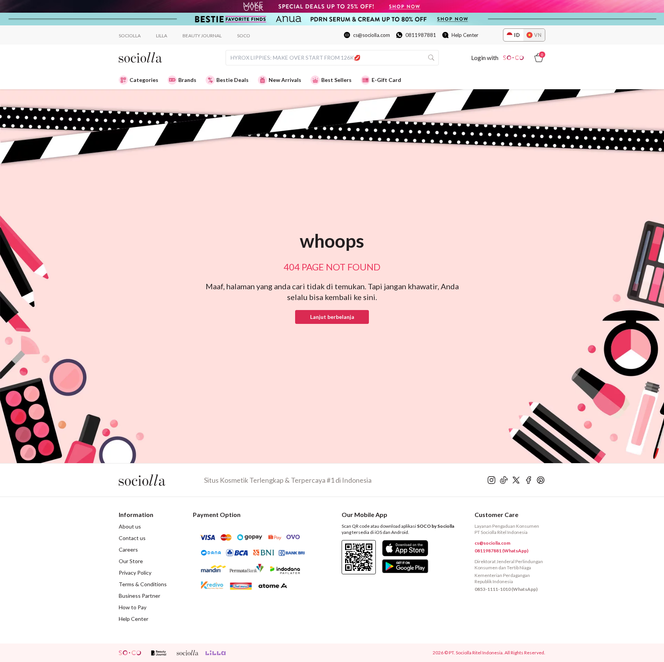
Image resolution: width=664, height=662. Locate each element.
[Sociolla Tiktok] (503, 480)
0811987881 (420, 35)
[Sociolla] (161, 480)
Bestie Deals (232, 80)
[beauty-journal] (159, 652)
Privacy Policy (135, 572)
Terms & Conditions (143, 584)
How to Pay (132, 607)
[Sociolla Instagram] (491, 480)
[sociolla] (187, 652)
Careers (128, 549)
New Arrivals (285, 80)
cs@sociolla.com (371, 35)
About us (130, 526)
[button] (332, 317)
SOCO (243, 35)
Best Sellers (336, 80)
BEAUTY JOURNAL (202, 35)
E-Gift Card (386, 80)
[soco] (130, 652)
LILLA (161, 35)
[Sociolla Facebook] (528, 480)
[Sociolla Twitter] (516, 480)
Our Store (131, 561)
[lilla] (216, 652)
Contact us (132, 538)
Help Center (465, 35)
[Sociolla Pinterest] (540, 480)
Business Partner (139, 595)
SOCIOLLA (130, 35)
